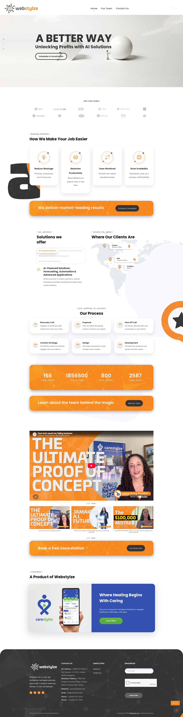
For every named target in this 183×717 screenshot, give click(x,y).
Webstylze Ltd (134, 713)
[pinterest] (43, 692)
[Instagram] (39, 692)
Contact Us (97, 673)
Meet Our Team (134, 403)
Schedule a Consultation (51, 56)
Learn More (111, 621)
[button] (93, 503)
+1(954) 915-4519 (75, 697)
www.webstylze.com (77, 689)
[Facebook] (31, 692)
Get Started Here (136, 548)
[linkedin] (35, 692)
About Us (96, 669)
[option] (38, 110)
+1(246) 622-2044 (75, 700)
